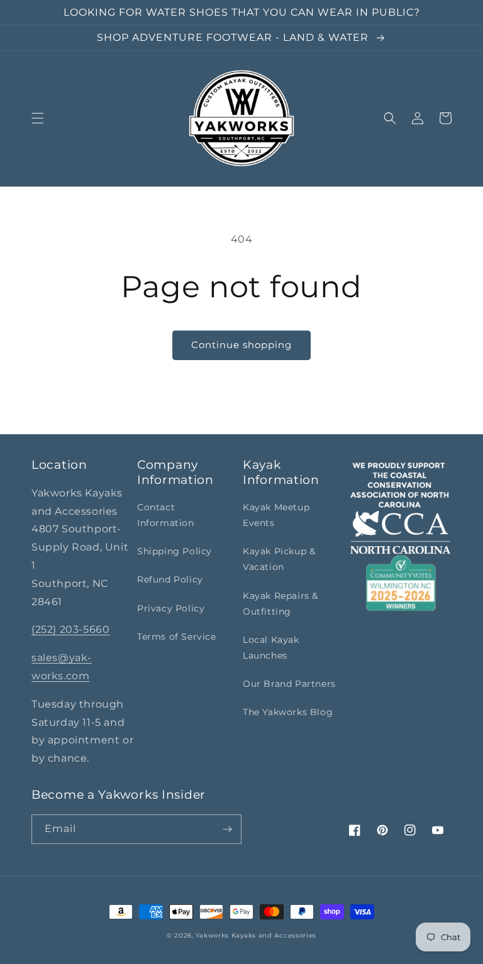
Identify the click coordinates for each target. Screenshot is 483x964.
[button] (38, 118)
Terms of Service (176, 636)
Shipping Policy (174, 551)
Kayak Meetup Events (276, 515)
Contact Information (165, 515)
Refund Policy (170, 579)
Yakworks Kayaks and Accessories (256, 935)
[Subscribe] (227, 829)
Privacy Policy (170, 608)
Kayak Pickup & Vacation (279, 558)
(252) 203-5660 (70, 629)
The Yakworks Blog (288, 712)
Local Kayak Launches (271, 647)
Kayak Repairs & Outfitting (280, 603)
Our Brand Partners (289, 683)
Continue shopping (241, 345)
